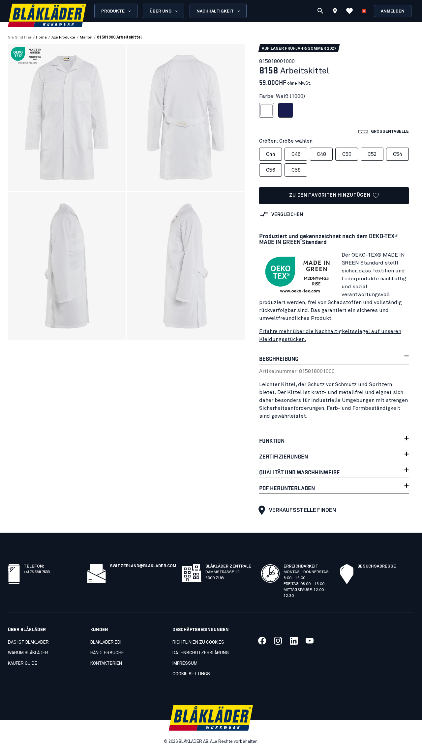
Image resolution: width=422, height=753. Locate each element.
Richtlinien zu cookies (198, 642)
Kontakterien (106, 663)
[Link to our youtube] (309, 640)
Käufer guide (22, 663)
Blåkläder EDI (105, 642)
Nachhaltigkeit (215, 11)
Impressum (184, 663)
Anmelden (393, 11)
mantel (86, 38)
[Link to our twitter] (278, 640)
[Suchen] (320, 11)
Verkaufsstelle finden (302, 510)
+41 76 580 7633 (37, 571)
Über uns (160, 11)
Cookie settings (191, 674)
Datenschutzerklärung (200, 653)
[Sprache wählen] (364, 11)
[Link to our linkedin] (293, 640)
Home (41, 38)
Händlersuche (107, 653)
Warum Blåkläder (28, 653)
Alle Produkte (63, 38)
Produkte (113, 11)
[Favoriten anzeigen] (349, 11)
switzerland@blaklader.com (143, 566)
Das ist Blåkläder (28, 642)
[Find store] (335, 12)
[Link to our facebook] (262, 640)
